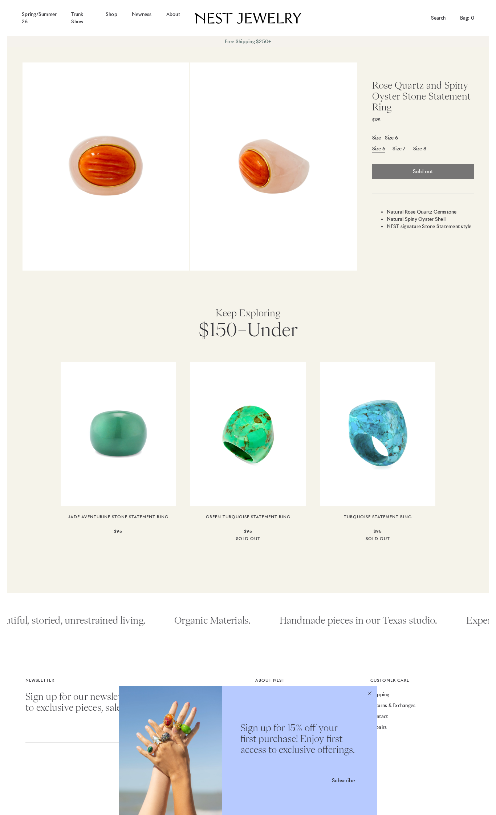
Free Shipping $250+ (248, 41)
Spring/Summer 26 (39, 18)
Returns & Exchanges (393, 705)
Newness (142, 14)
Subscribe (343, 780)
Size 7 (399, 149)
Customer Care (389, 680)
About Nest (270, 680)
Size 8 (420, 149)
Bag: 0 (467, 18)
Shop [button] (111, 14)
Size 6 (379, 149)
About (173, 14)
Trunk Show (77, 18)
